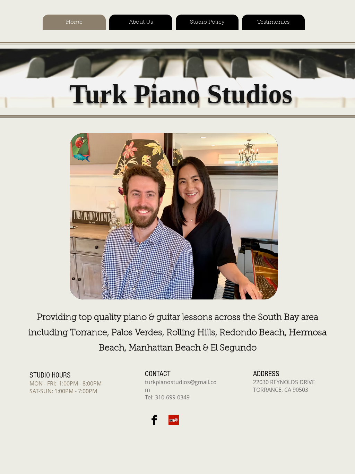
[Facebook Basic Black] (154, 420)
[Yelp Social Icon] (173, 420)
